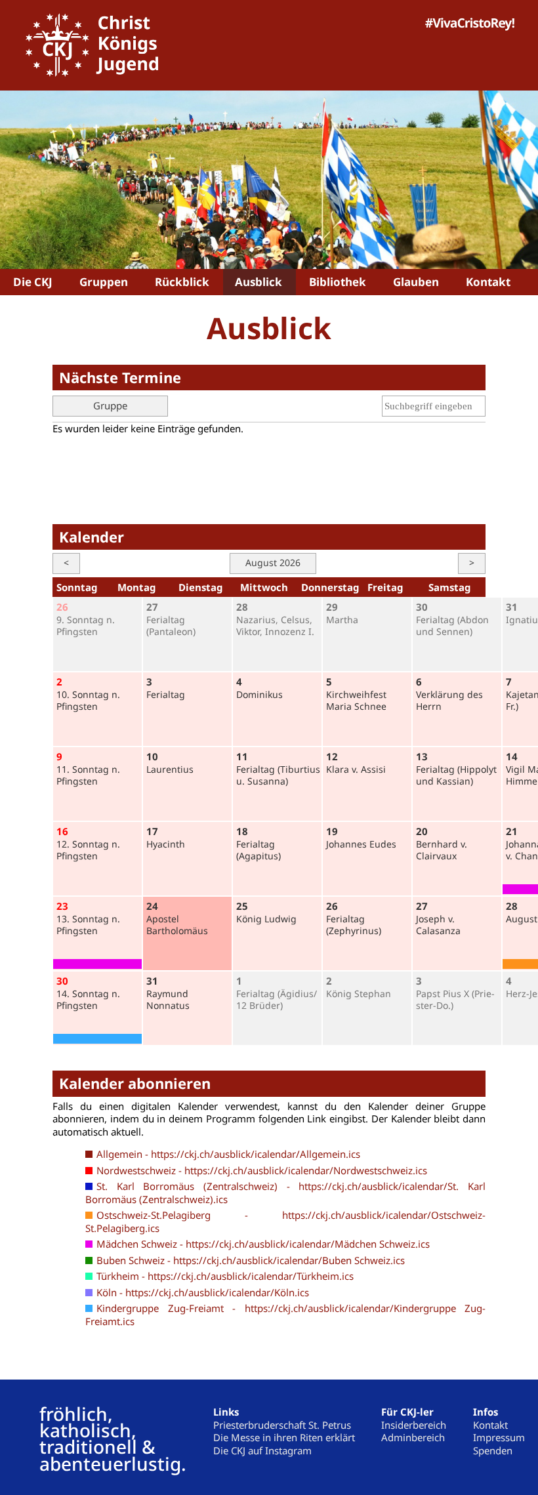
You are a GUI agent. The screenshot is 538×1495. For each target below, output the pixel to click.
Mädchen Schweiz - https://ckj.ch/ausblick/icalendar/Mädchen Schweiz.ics (263, 1243)
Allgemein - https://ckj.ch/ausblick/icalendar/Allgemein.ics (228, 1153)
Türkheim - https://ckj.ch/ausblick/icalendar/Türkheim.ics (225, 1275)
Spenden (492, 1450)
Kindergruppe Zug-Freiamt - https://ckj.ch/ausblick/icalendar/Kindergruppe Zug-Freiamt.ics (285, 1314)
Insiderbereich (413, 1424)
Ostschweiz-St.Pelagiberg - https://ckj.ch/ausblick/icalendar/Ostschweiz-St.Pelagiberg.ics (285, 1221)
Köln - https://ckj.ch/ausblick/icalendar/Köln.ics (202, 1292)
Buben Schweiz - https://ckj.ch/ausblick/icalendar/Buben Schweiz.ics (250, 1260)
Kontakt (490, 1424)
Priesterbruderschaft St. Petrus (282, 1424)
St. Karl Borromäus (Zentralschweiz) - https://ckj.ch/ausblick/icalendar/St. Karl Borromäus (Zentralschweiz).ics (285, 1192)
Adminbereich (413, 1437)
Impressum (499, 1437)
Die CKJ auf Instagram (262, 1450)
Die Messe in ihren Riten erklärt (284, 1437)
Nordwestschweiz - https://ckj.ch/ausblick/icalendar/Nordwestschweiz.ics (261, 1170)
